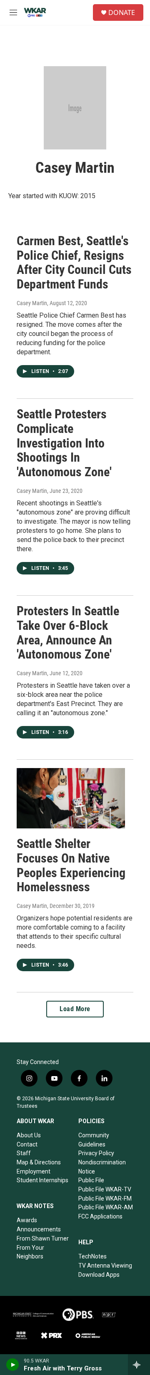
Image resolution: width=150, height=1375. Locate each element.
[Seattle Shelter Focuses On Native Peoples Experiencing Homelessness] (71, 798)
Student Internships (42, 1180)
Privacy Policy (96, 1153)
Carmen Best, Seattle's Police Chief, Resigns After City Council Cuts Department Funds (74, 262)
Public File (91, 1180)
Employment (33, 1171)
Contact (27, 1144)
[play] (13, 1364)
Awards (27, 1220)
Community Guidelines (93, 1140)
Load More (75, 1009)
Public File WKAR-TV (104, 1189)
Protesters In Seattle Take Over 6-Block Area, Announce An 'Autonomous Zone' (68, 632)
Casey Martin (32, 303)
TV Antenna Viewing (105, 1265)
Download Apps (99, 1274)
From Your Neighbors (30, 1252)
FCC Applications (100, 1216)
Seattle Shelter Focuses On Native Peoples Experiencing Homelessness (71, 865)
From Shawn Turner (43, 1238)
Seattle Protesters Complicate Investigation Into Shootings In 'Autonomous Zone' (64, 443)
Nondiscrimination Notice (102, 1167)
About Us (29, 1135)
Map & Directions (39, 1162)
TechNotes (92, 1256)
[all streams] (139, 1364)
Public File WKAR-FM (105, 1198)
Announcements (39, 1229)
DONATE (121, 12)
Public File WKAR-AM (105, 1207)
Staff (24, 1153)
